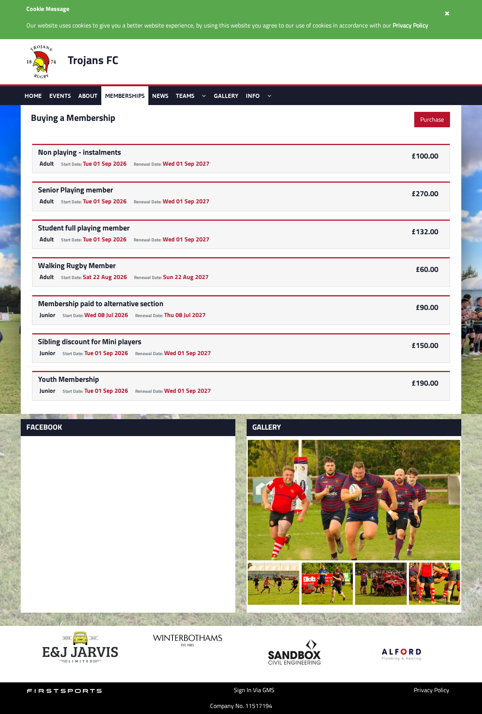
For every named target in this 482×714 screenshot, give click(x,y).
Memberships (125, 95)
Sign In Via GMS (254, 689)
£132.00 (425, 231)
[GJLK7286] (354, 500)
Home (33, 95)
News (160, 95)
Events (60, 95)
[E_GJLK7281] (435, 584)
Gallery (226, 95)
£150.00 (425, 345)
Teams (185, 95)
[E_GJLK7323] (273, 584)
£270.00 (425, 193)
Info (253, 95)
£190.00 (425, 383)
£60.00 (427, 269)
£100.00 (425, 156)
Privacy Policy (431, 689)
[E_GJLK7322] (381, 584)
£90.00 (427, 307)
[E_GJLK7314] (327, 584)
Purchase (432, 119)
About (88, 95)
